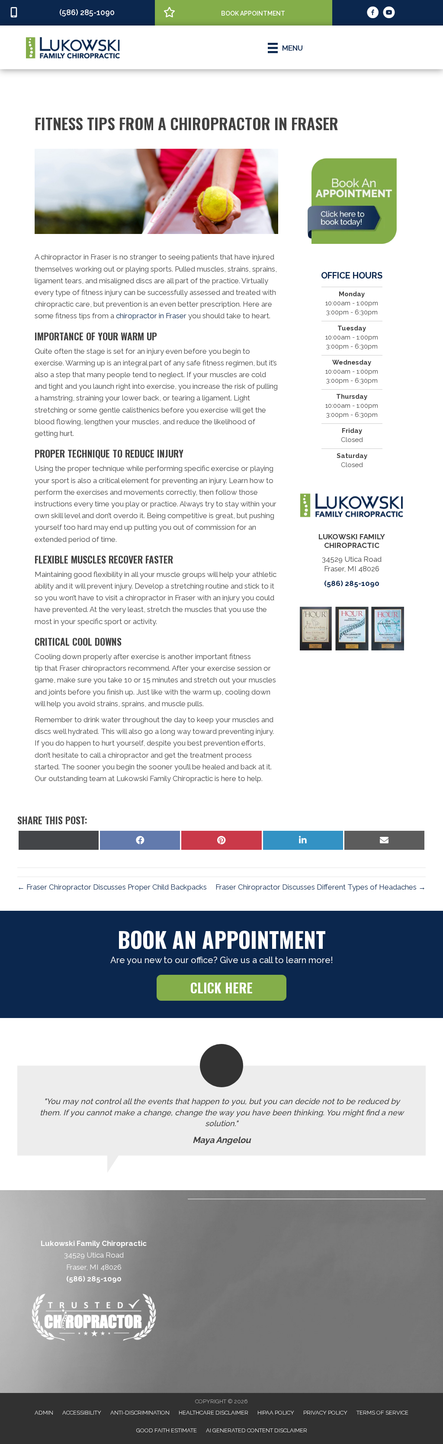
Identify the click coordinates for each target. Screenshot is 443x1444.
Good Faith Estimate (166, 1430)
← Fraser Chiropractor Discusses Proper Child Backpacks (112, 887)
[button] (221, 988)
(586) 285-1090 (351, 583)
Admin (44, 1412)
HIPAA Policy (275, 1412)
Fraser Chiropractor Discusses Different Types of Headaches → (320, 887)
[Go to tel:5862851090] (77, 12)
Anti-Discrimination (140, 1412)
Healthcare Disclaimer (213, 1412)
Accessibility (81, 1412)
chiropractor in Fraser (151, 315)
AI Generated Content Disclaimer (256, 1430)
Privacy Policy (325, 1412)
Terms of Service (382, 1412)
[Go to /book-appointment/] (244, 12)
